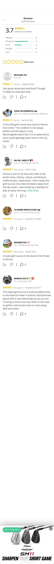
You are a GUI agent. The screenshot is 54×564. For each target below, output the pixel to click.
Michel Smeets (21, 160)
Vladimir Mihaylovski (25, 209)
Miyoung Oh (20, 75)
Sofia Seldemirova (24, 111)
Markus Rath (21, 278)
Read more (33, 190)
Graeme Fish (20, 242)
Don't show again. (27, 562)
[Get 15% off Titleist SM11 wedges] (27, 545)
